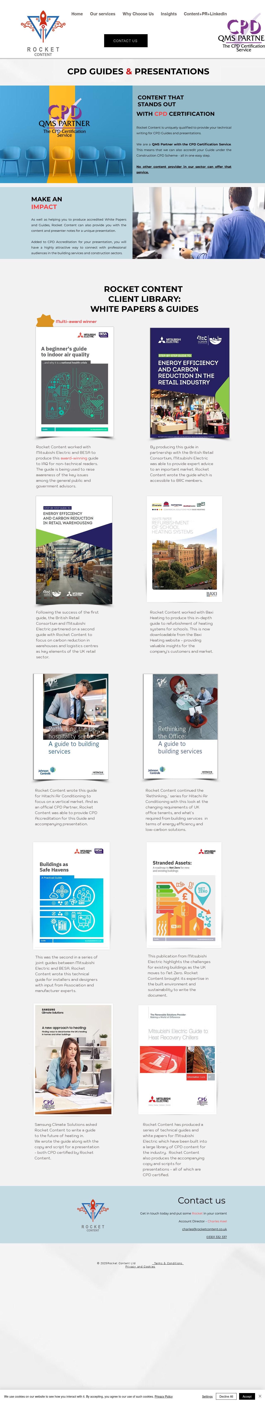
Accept (247, 1396)
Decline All (226, 1396)
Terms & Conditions (168, 1263)
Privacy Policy (164, 1396)
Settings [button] (207, 1396)
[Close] (260, 1396)
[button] (103, 13)
